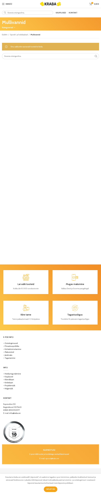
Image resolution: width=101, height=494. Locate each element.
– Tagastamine (9, 358)
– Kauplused (8, 376)
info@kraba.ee (15, 413)
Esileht (4, 34)
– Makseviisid (8, 352)
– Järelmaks (7, 355)
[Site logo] (50, 4)
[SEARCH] (96, 56)
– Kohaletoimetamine (12, 349)
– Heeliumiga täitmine (12, 374)
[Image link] (14, 432)
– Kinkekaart (8, 382)
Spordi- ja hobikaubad (19, 34)
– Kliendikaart (8, 379)
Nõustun (50, 489)
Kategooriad (7, 27)
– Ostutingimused (10, 343)
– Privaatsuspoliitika (11, 346)
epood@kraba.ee (52, 458)
